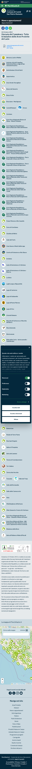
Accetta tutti (16, 407)
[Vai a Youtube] (21, 693)
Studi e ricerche (16, 743)
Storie (16, 721)
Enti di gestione (16, 713)
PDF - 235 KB (15, 47)
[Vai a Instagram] (17, 693)
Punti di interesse (16, 718)
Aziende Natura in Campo (16, 732)
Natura (16, 716)
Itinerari (16, 708)
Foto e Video (16, 724)
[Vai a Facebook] (10, 693)
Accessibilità (10, 762)
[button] (11, 647)
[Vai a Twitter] (13, 693)
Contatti (17, 764)
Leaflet (14, 683)
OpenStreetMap (22, 683)
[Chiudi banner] (29, 347)
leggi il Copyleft (19, 759)
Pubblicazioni (16, 726)
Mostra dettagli (22, 402)
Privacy (17, 762)
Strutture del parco (16, 748)
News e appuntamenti (11, 20)
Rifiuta (16, 419)
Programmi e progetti (16, 735)
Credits (23, 764)
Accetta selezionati (16, 413)
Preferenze (9, 764)
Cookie (23, 762)
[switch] (27, 383)
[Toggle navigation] (27, 630)
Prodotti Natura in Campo (16, 729)
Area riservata (15, 766)
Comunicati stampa (16, 745)
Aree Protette (16, 705)
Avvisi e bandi (16, 740)
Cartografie (16, 737)
